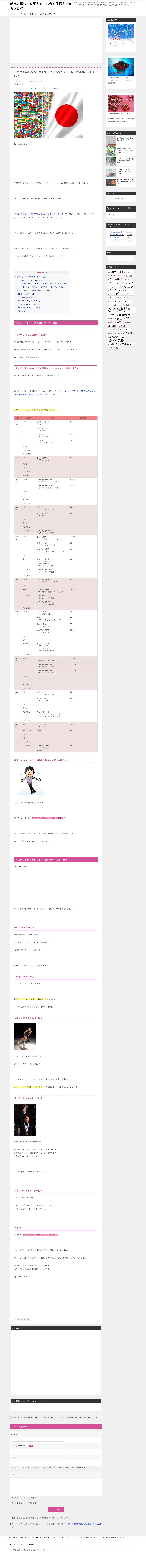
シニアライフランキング (129, 237)
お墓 (121, 276)
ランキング (126, 301)
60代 (122, 272)
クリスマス (114, 286)
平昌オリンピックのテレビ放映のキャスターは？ (34, 290)
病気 (110, 333)
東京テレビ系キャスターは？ (30, 308)
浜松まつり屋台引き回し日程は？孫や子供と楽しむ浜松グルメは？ (125, 181)
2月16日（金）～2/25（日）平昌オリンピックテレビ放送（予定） (43, 284)
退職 (110, 347)
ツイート (111, 215)
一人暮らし (115, 305)
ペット (112, 297)
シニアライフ (19, 84)
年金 (129, 322)
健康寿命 (111, 314)
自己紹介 (33, 14)
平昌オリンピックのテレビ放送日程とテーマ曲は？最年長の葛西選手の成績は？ (34, 1417)
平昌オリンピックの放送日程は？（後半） (31, 277)
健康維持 (124, 314)
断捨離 (112, 326)
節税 (117, 333)
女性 (119, 318)
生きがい (126, 329)
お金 (130, 275)
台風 (110, 318)
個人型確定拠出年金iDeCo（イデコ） (119, 310)
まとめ (22, 311)
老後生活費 (116, 340)
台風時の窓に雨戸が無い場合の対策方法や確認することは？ (125, 160)
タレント (114, 290)
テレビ (114, 293)
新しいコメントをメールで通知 (24, 1498)
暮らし (123, 326)
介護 (127, 305)
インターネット (114, 283)
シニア (129, 286)
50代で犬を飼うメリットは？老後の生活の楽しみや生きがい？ (81, 1417)
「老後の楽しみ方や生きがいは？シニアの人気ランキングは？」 (46, 214)
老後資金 (127, 344)
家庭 (110, 322)
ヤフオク (112, 301)
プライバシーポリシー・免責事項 (23, 1544)
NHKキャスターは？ (27, 294)
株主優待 (113, 329)
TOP (30, 1537)
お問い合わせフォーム (47, 14)
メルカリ (123, 297)
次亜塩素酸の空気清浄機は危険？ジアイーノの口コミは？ (125, 139)
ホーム (13, 14)
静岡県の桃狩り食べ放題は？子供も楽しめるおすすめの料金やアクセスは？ (125, 150)
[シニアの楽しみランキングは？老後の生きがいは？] (121, 40)
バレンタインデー (128, 294)
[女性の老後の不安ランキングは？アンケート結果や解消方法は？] (121, 75)
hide (46, 272)
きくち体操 (115, 279)
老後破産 (113, 344)
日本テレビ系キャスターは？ (30, 301)
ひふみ (128, 279)
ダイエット (128, 290)
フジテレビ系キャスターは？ (30, 304)
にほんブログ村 (115, 240)
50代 (112, 272)
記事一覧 (23, 14)
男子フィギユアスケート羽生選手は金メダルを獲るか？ (43, 287)
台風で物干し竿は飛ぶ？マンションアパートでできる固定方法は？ (125, 171)
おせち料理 (112, 275)
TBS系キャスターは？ (27, 297)
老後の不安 (128, 333)
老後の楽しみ (116, 337)
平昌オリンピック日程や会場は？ (31, 280)
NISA (131, 272)
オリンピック (25, 1319)
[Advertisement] (56, 41)
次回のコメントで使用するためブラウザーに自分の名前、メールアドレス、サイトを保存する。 (49, 1467)
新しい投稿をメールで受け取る (24, 1503)
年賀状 (120, 322)
